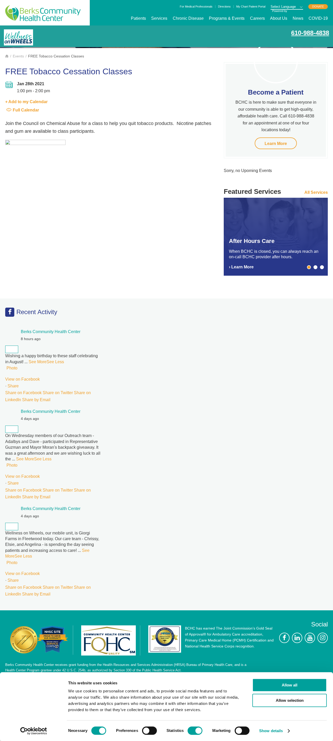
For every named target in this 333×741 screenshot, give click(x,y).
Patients (138, 18)
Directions (224, 6)
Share (13, 386)
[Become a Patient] (276, 61)
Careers (257, 18)
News (298, 18)
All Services (316, 192)
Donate (318, 6)
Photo (12, 368)
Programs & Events (227, 18)
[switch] (149, 730)
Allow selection (290, 700)
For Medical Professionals (196, 6)
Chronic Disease (188, 18)
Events (18, 56)
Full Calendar (26, 110)
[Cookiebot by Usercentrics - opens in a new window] (33, 731)
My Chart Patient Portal (250, 6)
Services (159, 18)
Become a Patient (276, 92)
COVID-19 (318, 18)
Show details (271, 731)
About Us (278, 18)
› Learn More (241, 267)
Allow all (289, 685)
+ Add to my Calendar (26, 102)
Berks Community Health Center (43, 13)
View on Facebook (22, 379)
